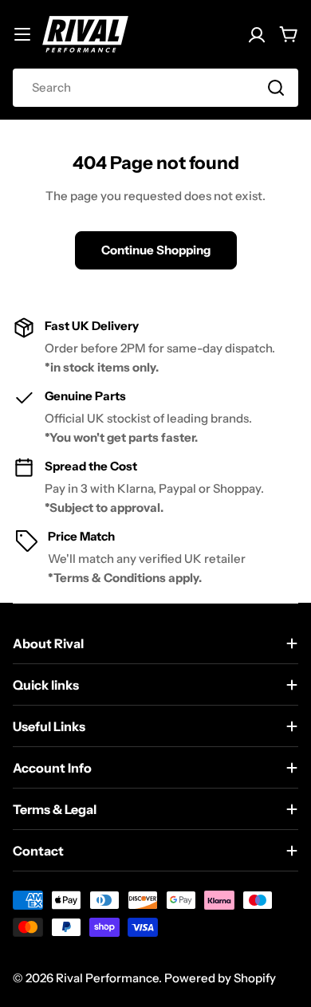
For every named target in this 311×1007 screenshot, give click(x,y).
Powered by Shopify (220, 977)
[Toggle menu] (22, 34)
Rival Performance (107, 977)
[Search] (275, 87)
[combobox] (155, 88)
